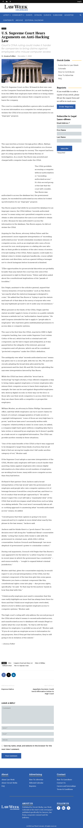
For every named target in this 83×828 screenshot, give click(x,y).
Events (29, 15)
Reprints (32, 786)
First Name (61, 130)
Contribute (8, 20)
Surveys (47, 15)
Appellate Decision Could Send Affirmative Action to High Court (43, 691)
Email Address (63, 123)
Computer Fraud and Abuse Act (23, 663)
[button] (80, 15)
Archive (19, 20)
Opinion (38, 15)
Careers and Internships (66, 786)
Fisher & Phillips (40, 663)
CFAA (9, 663)
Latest (6, 15)
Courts (4, 28)
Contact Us (61, 783)
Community (17, 15)
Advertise (69, 15)
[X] (10, 1)
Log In (79, 1)
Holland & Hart (7, 665)
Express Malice (8, 689)
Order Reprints (66, 106)
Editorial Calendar (34, 20)
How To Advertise (65, 75)
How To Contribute (64, 779)
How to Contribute (66, 72)
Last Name (61, 137)
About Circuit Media (9, 783)
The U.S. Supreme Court (21, 665)
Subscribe (57, 15)
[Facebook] (3, 1)
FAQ (60, 79)
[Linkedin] (6, 1)
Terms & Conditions (65, 789)
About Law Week (8, 779)
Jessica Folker (10, 56)
